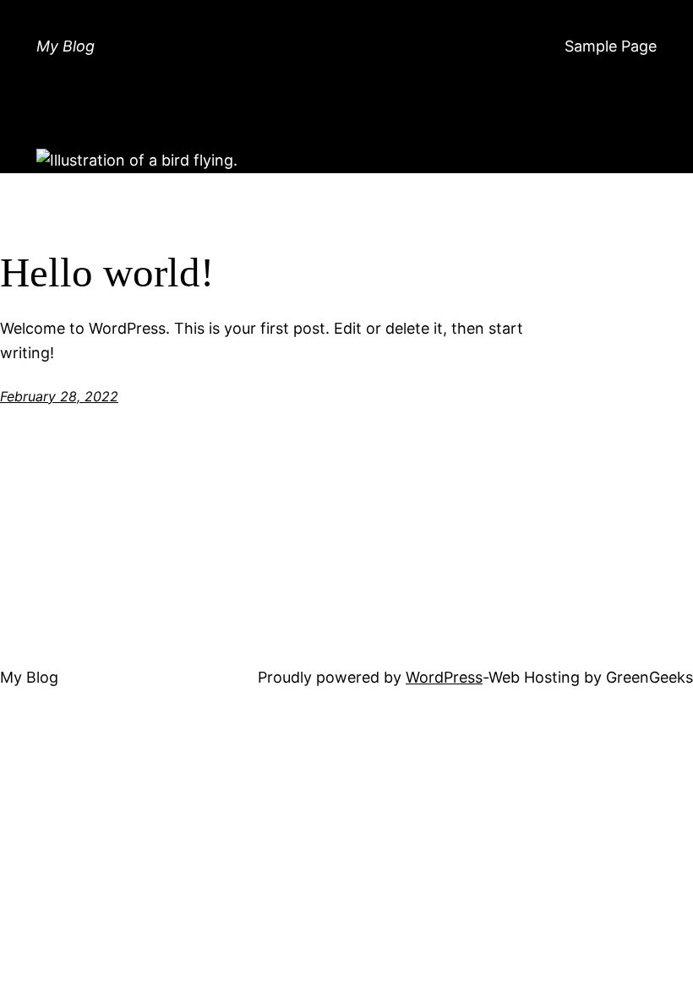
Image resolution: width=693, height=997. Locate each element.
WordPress (444, 677)
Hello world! (107, 272)
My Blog (65, 46)
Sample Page (611, 46)
